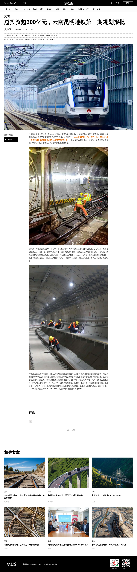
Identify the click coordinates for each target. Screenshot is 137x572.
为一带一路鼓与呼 (10, 3)
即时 (64, 9)
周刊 (87, 9)
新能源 (49, 9)
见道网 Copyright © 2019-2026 (32, 564)
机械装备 (81, 9)
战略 (16, 9)
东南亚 (35, 9)
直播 (98, 9)
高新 (41, 9)
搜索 (24, 3)
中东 (23, 9)
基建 (72, 9)
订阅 (127, 3)
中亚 (28, 9)
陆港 (57, 9)
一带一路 (7, 9)
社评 (93, 9)
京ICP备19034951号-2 (50, 564)
